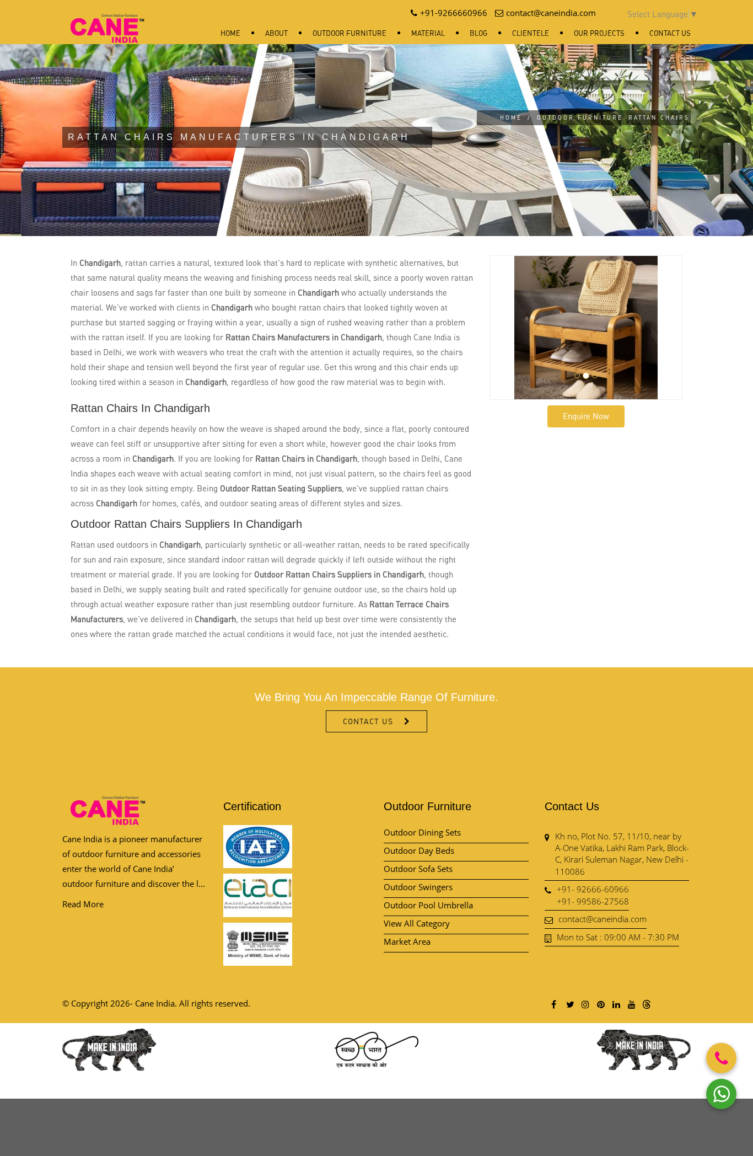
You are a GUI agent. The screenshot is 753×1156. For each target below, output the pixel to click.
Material (428, 33)
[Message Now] (721, 1094)
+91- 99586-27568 (593, 901)
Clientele (530, 33)
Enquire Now (586, 416)
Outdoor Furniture (349, 33)
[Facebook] (554, 1004)
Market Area (407, 941)
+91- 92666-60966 (593, 889)
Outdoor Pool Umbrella (428, 905)
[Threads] (646, 1004)
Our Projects (599, 33)
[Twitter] (569, 1004)
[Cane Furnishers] (107, 19)
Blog (478, 33)
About (276, 33)
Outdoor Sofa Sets (418, 868)
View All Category (417, 923)
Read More (83, 903)
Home (230, 33)
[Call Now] (721, 1058)
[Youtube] (631, 1004)
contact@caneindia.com (602, 918)
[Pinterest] (600, 1004)
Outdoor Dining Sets (422, 832)
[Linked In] (615, 1004)
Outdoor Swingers (418, 886)
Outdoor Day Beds (419, 850)
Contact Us (670, 33)
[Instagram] (585, 1004)
